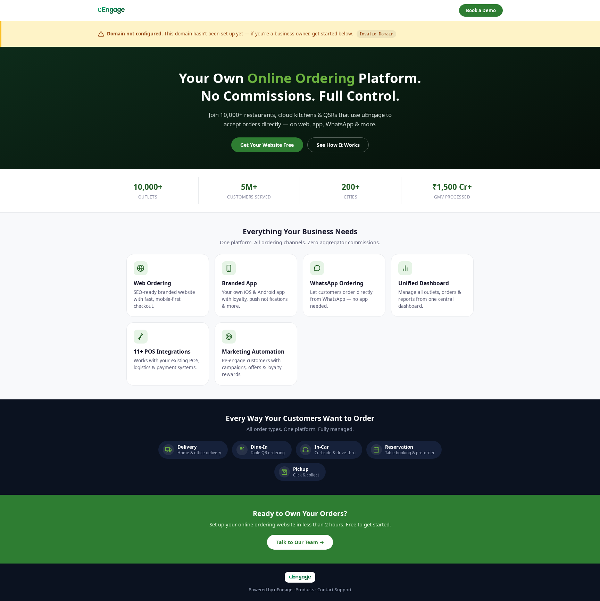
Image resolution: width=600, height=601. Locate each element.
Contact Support (334, 590)
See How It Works (338, 145)
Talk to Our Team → (300, 542)
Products (304, 590)
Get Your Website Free (267, 145)
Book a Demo (481, 10)
